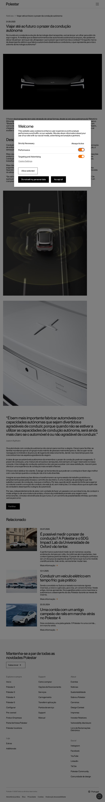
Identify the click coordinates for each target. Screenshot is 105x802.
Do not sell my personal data (33, 179)
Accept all (58, 179)
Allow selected (27, 171)
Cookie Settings (25, 161)
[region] (52, 153)
